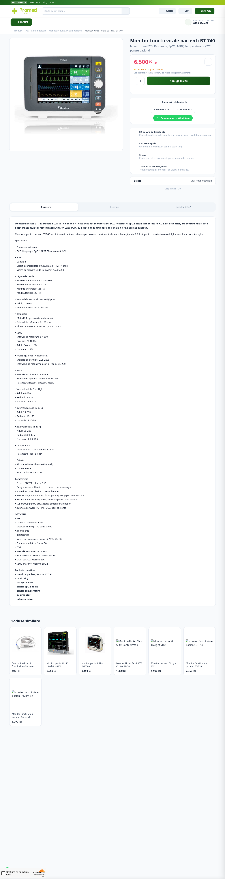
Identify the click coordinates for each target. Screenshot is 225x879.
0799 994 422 (184, 109)
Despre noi (35, 2)
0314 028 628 (161, 109)
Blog (45, 2)
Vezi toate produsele (201, 180)
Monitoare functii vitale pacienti (65, 30)
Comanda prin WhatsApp (175, 117)
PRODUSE (23, 22)
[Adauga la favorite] (208, 62)
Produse (18, 30)
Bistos (137, 180)
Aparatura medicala (36, 30)
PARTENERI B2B (19, 2)
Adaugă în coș (179, 81)
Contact (53, 2)
